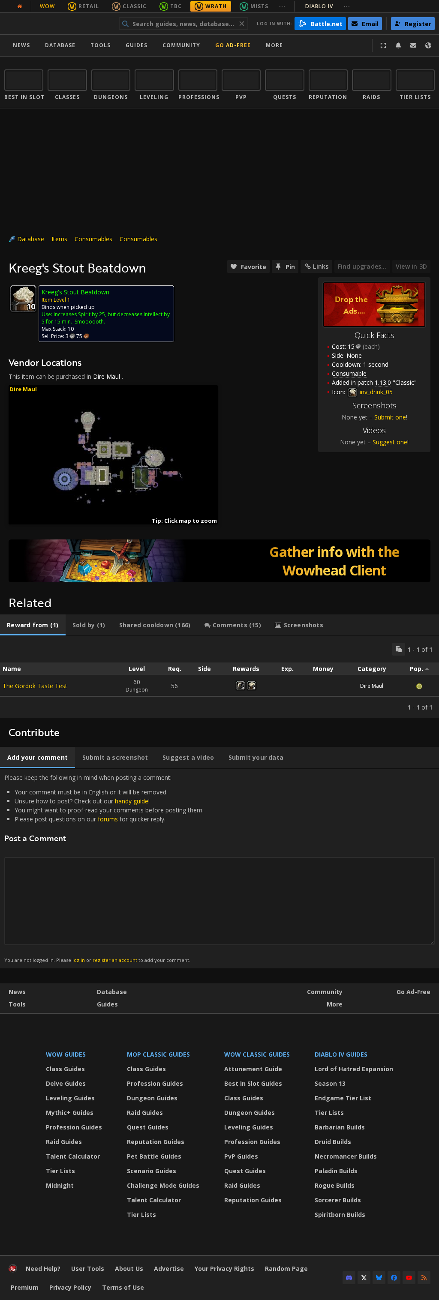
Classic (135, 6)
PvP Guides (241, 1156)
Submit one (390, 417)
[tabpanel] (219, 677)
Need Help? (43, 1268)
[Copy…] (398, 649)
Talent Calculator (73, 1156)
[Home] (57, 23)
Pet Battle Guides (154, 1156)
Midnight (60, 1185)
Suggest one (390, 442)
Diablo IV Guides (341, 1054)
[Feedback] (413, 45)
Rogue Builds (335, 1185)
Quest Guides (147, 1127)
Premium (25, 1287)
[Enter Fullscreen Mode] (383, 45)
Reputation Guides (155, 1142)
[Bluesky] (379, 1277)
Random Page (286, 1268)
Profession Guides (74, 1127)
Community (181, 45)
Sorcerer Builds (338, 1200)
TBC (176, 6)
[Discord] (349, 1277)
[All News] (20, 6)
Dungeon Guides (152, 1098)
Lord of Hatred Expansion (354, 1069)
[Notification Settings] (398, 45)
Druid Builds (333, 1142)
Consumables (93, 239)
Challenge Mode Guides (163, 1185)
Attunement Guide (253, 1069)
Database (60, 45)
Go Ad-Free (233, 45)
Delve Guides (66, 1083)
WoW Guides (66, 1054)
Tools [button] (100, 45)
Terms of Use (123, 1287)
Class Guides (65, 1069)
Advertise (169, 1268)
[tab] (33, 625)
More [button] (274, 45)
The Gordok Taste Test (35, 686)
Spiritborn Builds (340, 1214)
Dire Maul (106, 376)
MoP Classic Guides (158, 1054)
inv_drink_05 (375, 392)
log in (78, 960)
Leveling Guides (70, 1098)
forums (108, 819)
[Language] (428, 45)
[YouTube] (409, 1277)
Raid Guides (64, 1142)
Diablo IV (328, 6)
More (335, 1004)
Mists (259, 6)
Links (320, 266)
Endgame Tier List (343, 1098)
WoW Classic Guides (257, 1054)
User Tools (87, 1268)
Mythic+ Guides (69, 1112)
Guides (136, 45)
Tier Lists (60, 1171)
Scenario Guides (151, 1171)
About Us (129, 1268)
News (21, 45)
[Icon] (23, 298)
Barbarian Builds (340, 1127)
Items (59, 239)
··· (282, 6)
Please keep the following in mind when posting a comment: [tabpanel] (104, 868)
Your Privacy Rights (224, 1268)
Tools (17, 1004)
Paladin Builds (336, 1171)
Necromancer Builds (346, 1156)
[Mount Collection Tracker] (219, 560)
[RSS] (424, 1277)
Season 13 (330, 1083)
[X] (364, 1277)
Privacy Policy (70, 1287)
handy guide (131, 801)
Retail (88, 6)
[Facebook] (394, 1277)
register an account (115, 960)
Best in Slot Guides (253, 1083)
